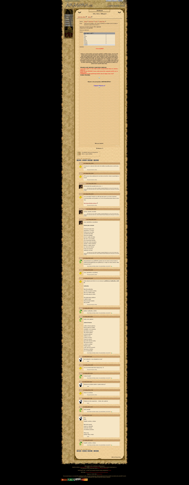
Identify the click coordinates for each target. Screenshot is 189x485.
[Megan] (81, 261)
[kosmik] (81, 166)
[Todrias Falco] (81, 187)
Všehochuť (88, 472)
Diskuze (67, 19)
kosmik (81, 163)
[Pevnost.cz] (84, 480)
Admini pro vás (83, 467)
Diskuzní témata (94, 472)
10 (91, 160)
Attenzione (91, 21)
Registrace (68, 15)
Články (67, 21)
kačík (96, 21)
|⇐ (77, 160)
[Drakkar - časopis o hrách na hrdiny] (77, 480)
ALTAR (109, 470)
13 (94, 160)
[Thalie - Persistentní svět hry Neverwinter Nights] (64, 480)
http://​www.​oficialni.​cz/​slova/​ (90, 203)
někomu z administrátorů (95, 467)
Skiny (78, 0)
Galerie (67, 23)
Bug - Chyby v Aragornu (103, 468)
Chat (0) (66, 0)
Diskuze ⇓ (99, 148)
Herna (67, 17)
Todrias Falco (102, 21)
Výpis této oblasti (82, 17)
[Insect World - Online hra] (71, 480)
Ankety (89, 17)
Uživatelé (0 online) (72, 0)
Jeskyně (99, 472)
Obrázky (106, 472)
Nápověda (68, 25)
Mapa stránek (99, 474)
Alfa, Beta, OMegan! (100, 13)
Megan (85, 21)
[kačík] (81, 360)
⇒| (97, 160)
